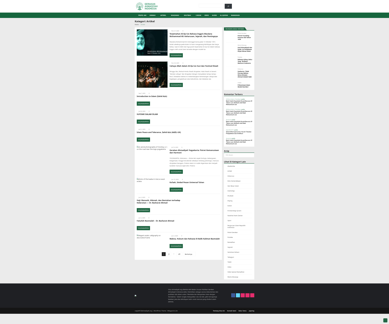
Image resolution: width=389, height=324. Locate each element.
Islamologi (231, 191)
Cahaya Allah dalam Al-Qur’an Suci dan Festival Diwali (194, 66)
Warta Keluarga (242, 45)
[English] (241, 5)
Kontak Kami (231, 311)
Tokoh (229, 262)
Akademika (231, 166)
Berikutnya (188, 254)
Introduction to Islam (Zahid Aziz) (152, 96)
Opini (229, 220)
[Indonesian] (236, 5)
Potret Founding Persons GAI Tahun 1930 (244, 37)
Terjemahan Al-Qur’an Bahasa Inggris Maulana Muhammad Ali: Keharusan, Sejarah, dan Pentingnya (194, 35)
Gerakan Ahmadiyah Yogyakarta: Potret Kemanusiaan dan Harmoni (194, 151)
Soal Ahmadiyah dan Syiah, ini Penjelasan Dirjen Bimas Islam (245, 49)
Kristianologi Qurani (234, 211)
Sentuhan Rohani (233, 252)
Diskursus (240, 69)
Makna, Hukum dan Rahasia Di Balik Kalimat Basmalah (195, 238)
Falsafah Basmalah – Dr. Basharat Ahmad (155, 221)
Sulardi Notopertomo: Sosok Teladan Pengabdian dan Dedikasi (238, 132)
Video (206, 15)
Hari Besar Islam (233, 186)
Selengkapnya (176, 55)
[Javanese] (247, 5)
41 (179, 254)
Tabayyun (231, 257)
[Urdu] (244, 5)
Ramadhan (235, 15)
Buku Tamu (242, 311)
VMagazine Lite (172, 311)
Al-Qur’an (224, 15)
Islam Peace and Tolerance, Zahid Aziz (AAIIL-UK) (159, 132)
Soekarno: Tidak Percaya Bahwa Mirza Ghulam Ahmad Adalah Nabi (245, 74)
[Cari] (228, 6)
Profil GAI (142, 15)
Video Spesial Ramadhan (236, 272)
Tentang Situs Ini (219, 311)
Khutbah (187, 15)
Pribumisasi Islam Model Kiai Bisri (244, 86)
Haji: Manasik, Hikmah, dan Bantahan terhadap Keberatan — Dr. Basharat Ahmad (158, 201)
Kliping (230, 201)
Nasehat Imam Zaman (235, 216)
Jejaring (251, 311)
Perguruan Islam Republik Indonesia (236, 226)
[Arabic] (239, 5)
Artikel (163, 15)
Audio (214, 15)
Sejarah (230, 247)
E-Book (198, 15)
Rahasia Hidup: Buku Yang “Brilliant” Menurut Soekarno (245, 61)
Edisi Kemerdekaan (234, 181)
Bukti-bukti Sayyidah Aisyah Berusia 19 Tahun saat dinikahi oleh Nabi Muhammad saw (239, 102)
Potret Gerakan (242, 33)
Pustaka (240, 57)
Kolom (230, 206)
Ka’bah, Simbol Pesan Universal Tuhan (187, 182)
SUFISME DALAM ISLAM (147, 114)
